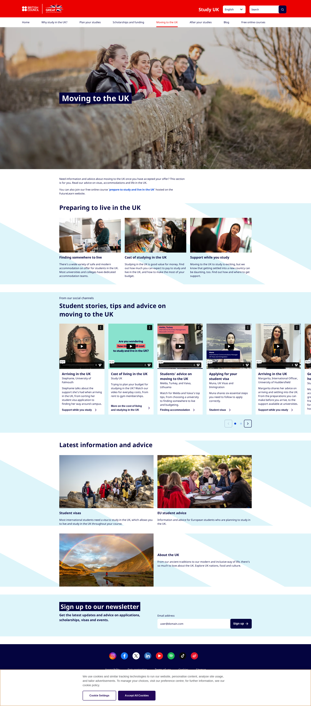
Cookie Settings (99, 695)
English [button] (229, 9)
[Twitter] (136, 655)
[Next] (248, 423)
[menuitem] (25, 22)
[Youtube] (159, 655)
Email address (166, 615)
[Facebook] (124, 655)
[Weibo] (194, 655)
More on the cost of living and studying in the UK (126, 408)
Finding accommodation (175, 410)
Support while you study (77, 410)
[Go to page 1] (235, 423)
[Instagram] (112, 655)
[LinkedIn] (147, 655)
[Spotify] (171, 655)
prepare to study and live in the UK (131, 189)
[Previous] (228, 423)
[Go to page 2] (241, 423)
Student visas (217, 410)
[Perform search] (282, 9)
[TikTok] (182, 655)
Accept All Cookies (137, 695)
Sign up (238, 623)
